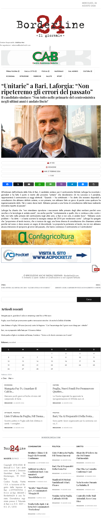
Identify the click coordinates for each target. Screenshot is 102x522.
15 (52, 361)
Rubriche (37, 76)
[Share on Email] (29, 184)
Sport (59, 76)
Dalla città (30, 71)
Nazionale (58, 71)
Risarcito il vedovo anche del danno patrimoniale (87, 455)
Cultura (86, 71)
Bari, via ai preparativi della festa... (73, 416)
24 (80, 365)
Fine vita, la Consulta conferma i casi (86, 470)
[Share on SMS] (50, 184)
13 (23, 361)
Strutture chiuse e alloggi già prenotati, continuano (38, 455)
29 (52, 369)
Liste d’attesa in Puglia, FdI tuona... (24, 416)
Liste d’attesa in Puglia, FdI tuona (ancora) (63, 454)
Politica (16, 413)
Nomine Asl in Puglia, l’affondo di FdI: (62, 497)
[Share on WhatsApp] (40, 184)
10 (80, 357)
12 (8, 361)
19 (8, 365)
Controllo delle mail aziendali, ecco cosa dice (86, 498)
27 (23, 369)
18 (94, 361)
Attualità (8, 413)
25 (94, 365)
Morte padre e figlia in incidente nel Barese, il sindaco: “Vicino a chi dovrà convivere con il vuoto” (36, 335)
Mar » (10, 378)
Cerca (88, 299)
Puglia (44, 71)
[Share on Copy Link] (94, 184)
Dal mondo (73, 71)
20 (23, 365)
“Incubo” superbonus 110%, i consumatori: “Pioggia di (38, 491)
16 (66, 361)
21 (37, 365)
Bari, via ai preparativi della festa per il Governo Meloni (21, 330)
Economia (10, 76)
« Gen (4, 378)
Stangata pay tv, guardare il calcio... (20, 390)
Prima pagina (11, 71)
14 (37, 361)
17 (80, 361)
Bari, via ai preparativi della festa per (62, 467)
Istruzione (24, 76)
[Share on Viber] (61, 184)
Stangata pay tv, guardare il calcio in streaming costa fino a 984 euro (26, 315)
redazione (8, 403)
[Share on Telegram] (72, 184)
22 (52, 365)
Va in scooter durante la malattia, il (86, 483)
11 (94, 357)
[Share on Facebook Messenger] (83, 184)
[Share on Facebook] (7, 184)
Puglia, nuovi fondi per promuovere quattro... (73, 390)
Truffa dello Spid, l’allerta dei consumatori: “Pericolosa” (38, 507)
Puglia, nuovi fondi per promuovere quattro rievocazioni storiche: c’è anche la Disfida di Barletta (36, 320)
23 (66, 365)
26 (9, 369)
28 (37, 369)
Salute (49, 76)
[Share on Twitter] (18, 184)
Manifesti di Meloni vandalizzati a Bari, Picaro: (61, 482)
